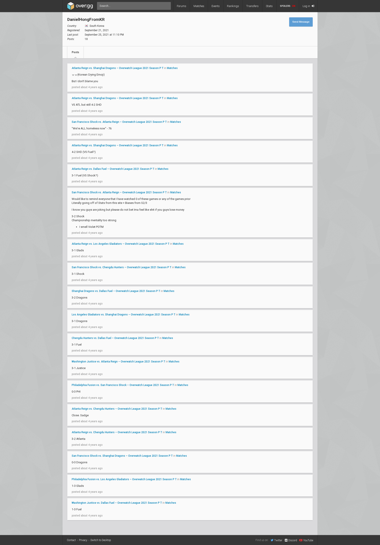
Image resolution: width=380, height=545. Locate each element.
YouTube (308, 540)
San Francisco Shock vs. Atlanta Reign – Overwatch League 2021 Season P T (119, 121)
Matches (199, 6)
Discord (292, 540)
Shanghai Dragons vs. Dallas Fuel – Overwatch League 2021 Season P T (116, 291)
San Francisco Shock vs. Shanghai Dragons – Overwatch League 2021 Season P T (122, 455)
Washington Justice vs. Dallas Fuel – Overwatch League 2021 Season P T (117, 502)
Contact (71, 540)
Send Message (300, 21)
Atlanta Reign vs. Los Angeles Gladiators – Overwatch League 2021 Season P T (120, 243)
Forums (181, 6)
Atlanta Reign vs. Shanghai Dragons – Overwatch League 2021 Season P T (117, 68)
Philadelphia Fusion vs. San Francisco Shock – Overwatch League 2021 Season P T (123, 385)
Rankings (233, 6)
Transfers (252, 6)
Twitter (278, 540)
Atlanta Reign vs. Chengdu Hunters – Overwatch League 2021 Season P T (117, 408)
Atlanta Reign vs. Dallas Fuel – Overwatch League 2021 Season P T (113, 168)
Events (216, 6)
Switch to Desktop (100, 540)
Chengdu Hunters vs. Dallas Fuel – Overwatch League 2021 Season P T (115, 338)
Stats (269, 6)
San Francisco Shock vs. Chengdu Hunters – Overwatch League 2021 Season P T (121, 267)
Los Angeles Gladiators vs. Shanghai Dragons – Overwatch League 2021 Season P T (123, 314)
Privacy (83, 540)
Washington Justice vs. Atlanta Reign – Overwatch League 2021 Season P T (118, 361)
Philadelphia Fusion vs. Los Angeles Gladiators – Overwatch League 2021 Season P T (124, 479)
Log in (307, 6)
